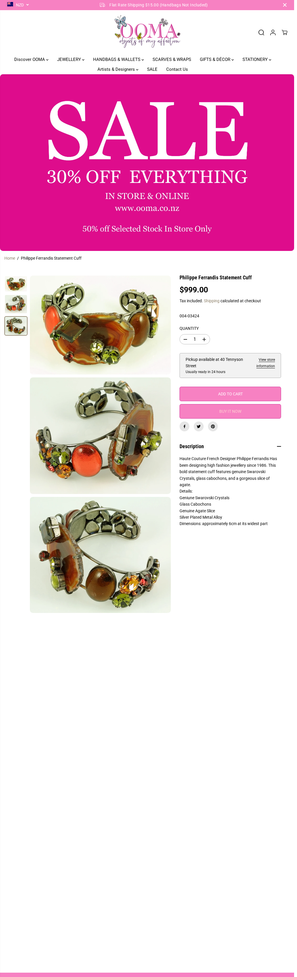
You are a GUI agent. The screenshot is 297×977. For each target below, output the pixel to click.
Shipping (212, 300)
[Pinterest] (213, 426)
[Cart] (284, 32)
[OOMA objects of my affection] (147, 32)
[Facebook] (184, 426)
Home (9, 258)
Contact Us (177, 69)
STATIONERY (255, 59)
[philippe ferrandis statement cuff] (100, 325)
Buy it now (230, 411)
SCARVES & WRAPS (172, 59)
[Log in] (273, 32)
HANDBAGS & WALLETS (117, 59)
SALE (152, 69)
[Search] (261, 32)
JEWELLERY (69, 59)
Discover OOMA (30, 59)
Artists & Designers (116, 69)
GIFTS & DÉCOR (215, 59)
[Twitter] (199, 426)
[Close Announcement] (285, 5)
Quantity (189, 328)
